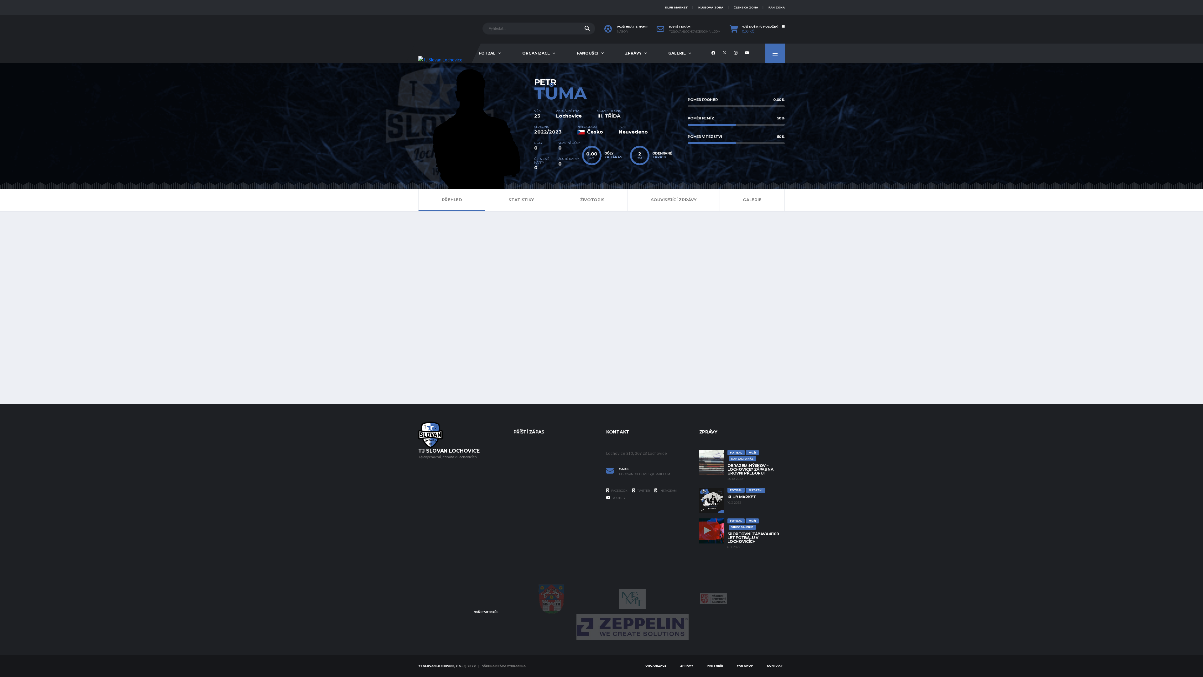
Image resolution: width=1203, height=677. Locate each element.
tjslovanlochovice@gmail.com (695, 31)
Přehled (452, 199)
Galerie (677, 53)
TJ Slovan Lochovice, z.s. (440, 666)
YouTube (619, 498)
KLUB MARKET (676, 7)
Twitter (643, 490)
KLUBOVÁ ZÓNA (710, 7)
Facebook (619, 490)
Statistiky (521, 199)
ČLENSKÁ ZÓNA (746, 7)
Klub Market (741, 497)
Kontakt (775, 665)
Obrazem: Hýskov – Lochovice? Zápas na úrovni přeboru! (750, 469)
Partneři (715, 665)
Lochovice (569, 116)
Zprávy (633, 53)
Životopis (592, 199)
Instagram (668, 490)
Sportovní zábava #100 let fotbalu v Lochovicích (753, 538)
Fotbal (487, 53)
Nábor (622, 31)
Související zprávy (673, 199)
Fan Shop (745, 665)
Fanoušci (587, 53)
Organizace (536, 53)
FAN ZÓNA (776, 7)
